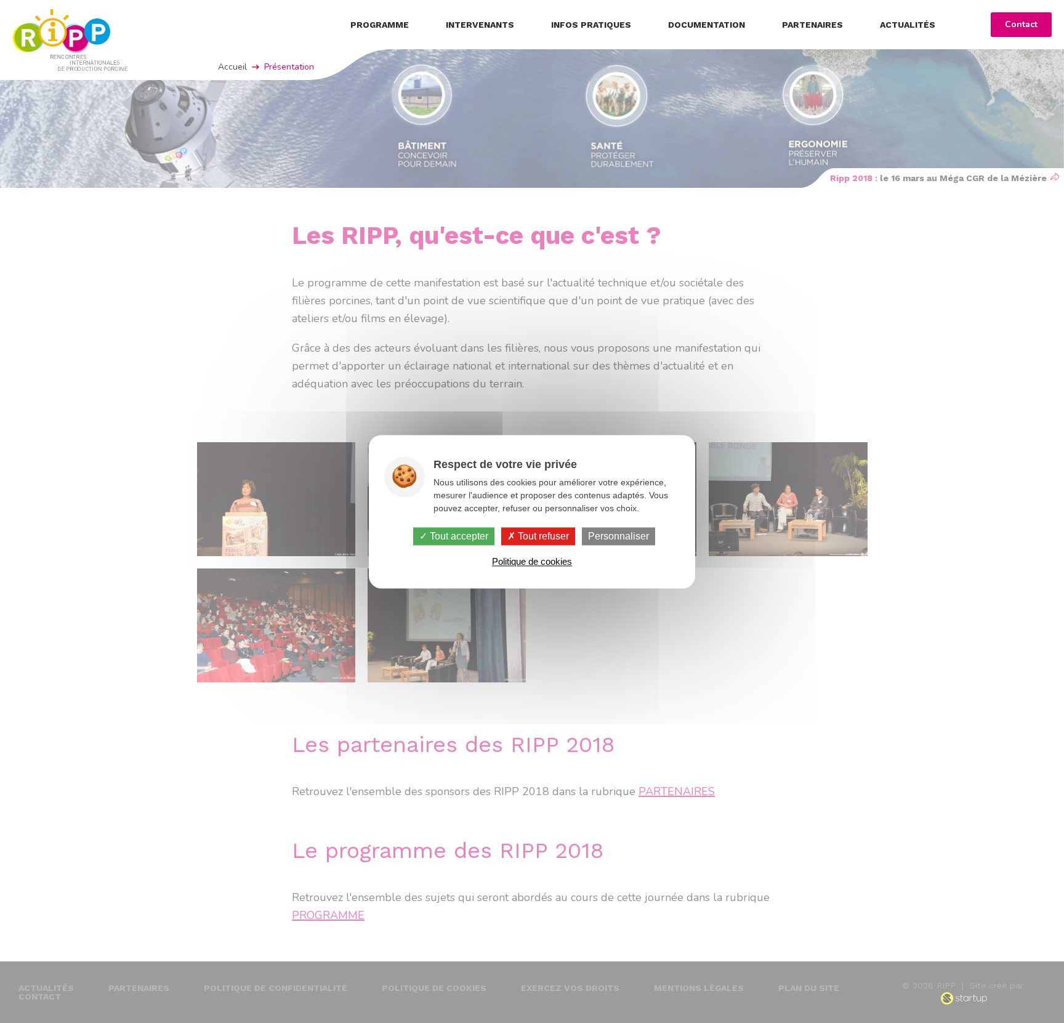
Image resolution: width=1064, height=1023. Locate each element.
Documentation (706, 25)
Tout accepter (457, 536)
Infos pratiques (591, 25)
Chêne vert (69, 40)
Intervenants (480, 25)
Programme (379, 25)
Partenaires (812, 25)
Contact (1021, 24)
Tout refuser (542, 536)
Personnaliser (618, 536)
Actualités (907, 25)
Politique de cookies (532, 561)
